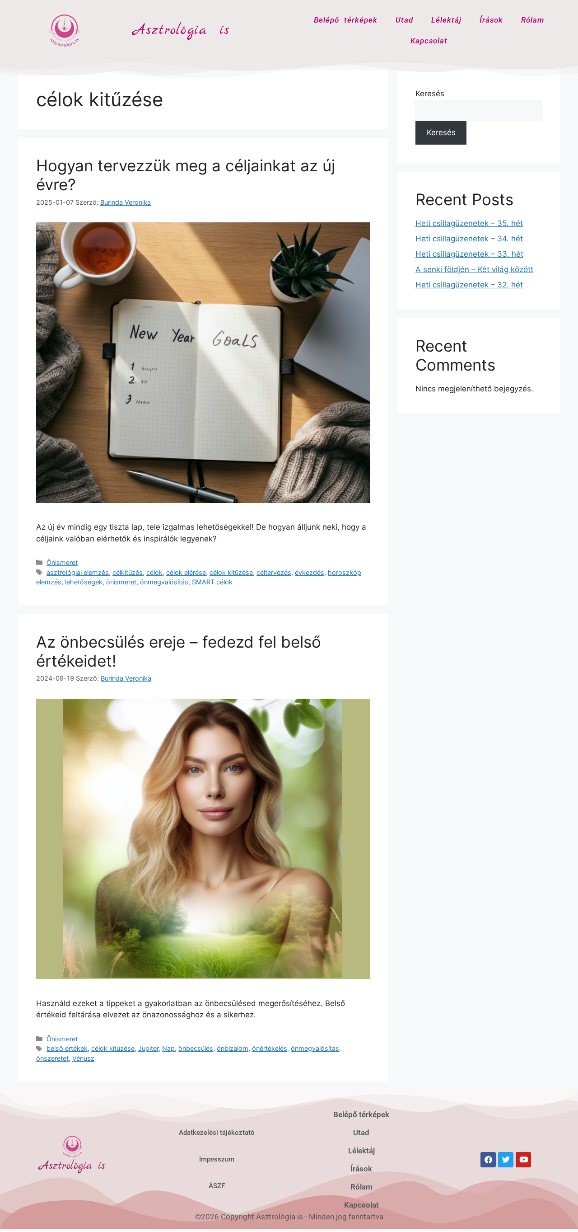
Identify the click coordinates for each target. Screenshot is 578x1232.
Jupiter (148, 1048)
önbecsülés (195, 1048)
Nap (168, 1048)
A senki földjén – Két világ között (474, 269)
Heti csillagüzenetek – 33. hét (469, 254)
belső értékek (67, 1048)
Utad (404, 19)
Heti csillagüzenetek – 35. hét (469, 223)
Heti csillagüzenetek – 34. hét (469, 238)
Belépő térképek (346, 19)
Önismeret (62, 562)
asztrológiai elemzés (78, 572)
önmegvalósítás (164, 582)
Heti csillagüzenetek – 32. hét (469, 284)
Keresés (429, 93)
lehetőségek (84, 582)
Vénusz (83, 1058)
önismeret (121, 582)
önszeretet (52, 1058)
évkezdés (309, 572)
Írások (491, 19)
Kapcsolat (428, 40)
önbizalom (232, 1048)
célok (154, 572)
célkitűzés (127, 572)
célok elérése (186, 572)
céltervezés (273, 572)
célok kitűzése (231, 572)
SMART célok (212, 582)
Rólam (532, 19)
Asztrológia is (181, 30)
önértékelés (269, 1048)
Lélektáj (446, 19)
